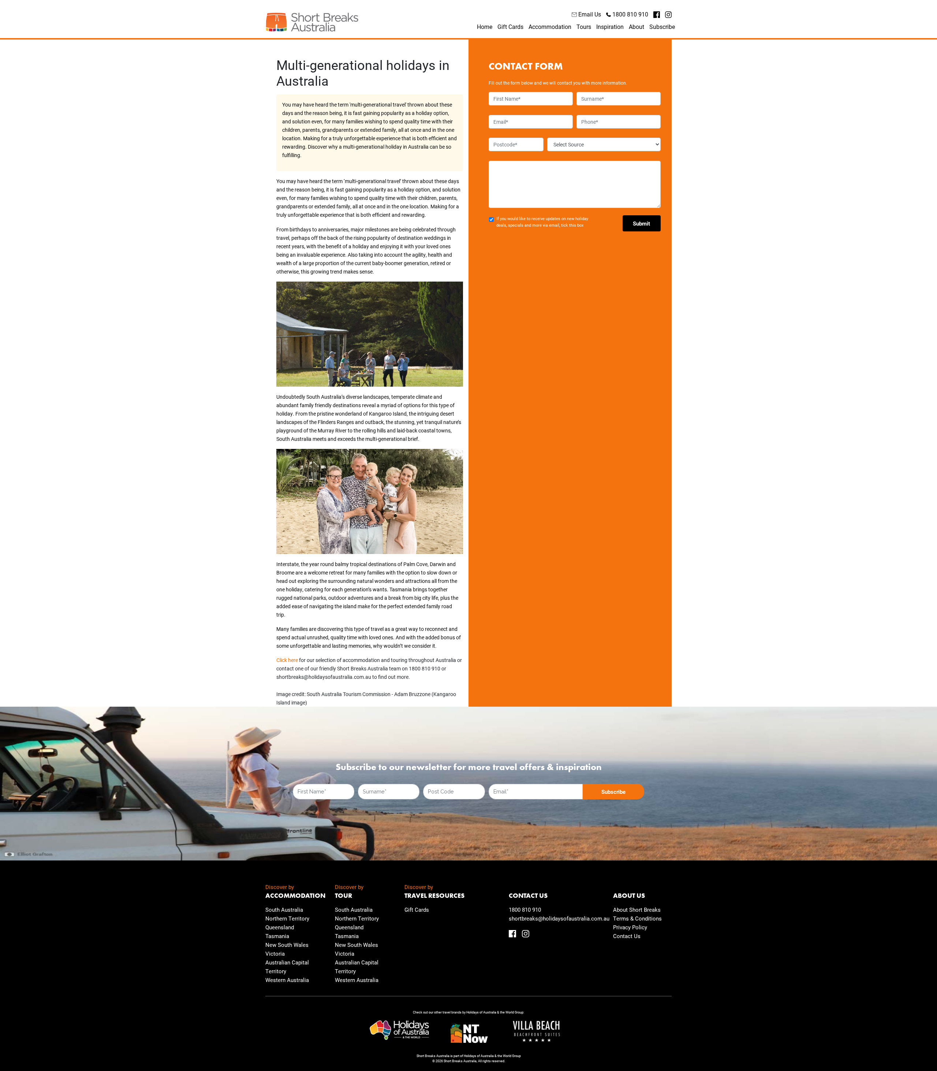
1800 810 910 (629, 14)
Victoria (275, 953)
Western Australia (287, 979)
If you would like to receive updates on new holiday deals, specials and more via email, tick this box (542, 222)
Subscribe (662, 27)
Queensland (279, 927)
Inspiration (610, 27)
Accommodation (550, 27)
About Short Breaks (637, 909)
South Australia (284, 909)
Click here (287, 660)
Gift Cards (510, 27)
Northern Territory (287, 918)
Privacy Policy (630, 927)
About (636, 27)
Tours (583, 27)
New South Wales (287, 944)
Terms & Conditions (637, 918)
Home (484, 27)
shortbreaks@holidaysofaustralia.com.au (559, 918)
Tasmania (277, 936)
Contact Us (627, 936)
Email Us (589, 14)
